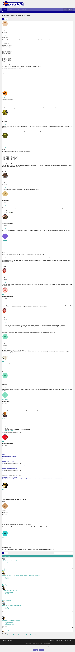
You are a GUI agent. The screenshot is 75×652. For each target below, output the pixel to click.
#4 (5, 147)
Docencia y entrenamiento (10, 609)
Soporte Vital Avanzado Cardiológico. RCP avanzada (14, 579)
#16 (5, 426)
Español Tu (11, 640)
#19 (5, 517)
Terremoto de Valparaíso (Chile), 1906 (9, 590)
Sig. (6, 19)
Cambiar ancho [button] (5, 640)
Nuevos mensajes (5, 11)
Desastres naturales (8, 594)
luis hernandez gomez (9, 592)
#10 (5, 301)
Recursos (24, 9)
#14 (5, 387)
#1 (5, 35)
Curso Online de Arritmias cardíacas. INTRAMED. (11, 605)
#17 (5, 448)
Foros (4, 9)
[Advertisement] (37, 82)
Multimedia (17, 9)
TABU (4, 17)
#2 (5, 105)
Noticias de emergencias (9, 624)
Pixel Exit (48, 643)
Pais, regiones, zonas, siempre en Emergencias (11, 620)
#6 (5, 205)
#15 (5, 406)
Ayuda (70, 640)
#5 (5, 187)
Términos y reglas (57, 640)
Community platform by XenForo (34, 643)
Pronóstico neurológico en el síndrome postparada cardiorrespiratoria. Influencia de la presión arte (21, 575)
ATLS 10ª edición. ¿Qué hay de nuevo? (9, 560)
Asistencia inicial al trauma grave (11, 565)
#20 (5, 545)
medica (3, 570)
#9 (5, 282)
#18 (5, 497)
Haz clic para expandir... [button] (9, 329)
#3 (5, 124)
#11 (5, 322)
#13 (5, 369)
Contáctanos (52, 640)
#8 (5, 248)
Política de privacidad (64, 640)
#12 (5, 348)
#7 (5, 228)
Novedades (10, 9)
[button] (13, 9)
